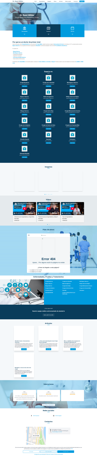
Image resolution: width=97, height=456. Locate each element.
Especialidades (42, 1)
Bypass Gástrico (48, 283)
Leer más (24, 86)
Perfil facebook (36, 415)
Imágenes (49, 1)
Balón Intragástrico (66, 283)
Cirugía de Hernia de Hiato (67, 288)
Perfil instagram (58, 415)
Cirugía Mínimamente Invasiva (85, 285)
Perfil (35, 1)
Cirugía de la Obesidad (67, 281)
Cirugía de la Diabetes (50, 288)
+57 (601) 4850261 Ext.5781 (57, 431)
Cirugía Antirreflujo (66, 285)
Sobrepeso (81, 290)
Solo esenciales (48, 451)
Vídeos (55, 1)
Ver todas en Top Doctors (48, 404)
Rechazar (31, 451)
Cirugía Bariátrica (49, 281)
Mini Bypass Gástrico (83, 281)
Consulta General (49, 290)
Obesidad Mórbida (49, 292)
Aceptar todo (65, 451)
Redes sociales (68, 1)
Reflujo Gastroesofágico (84, 283)
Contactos (76, 1)
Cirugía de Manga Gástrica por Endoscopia (68, 293)
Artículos (61, 1)
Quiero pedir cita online (48, 314)
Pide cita (82, 1)
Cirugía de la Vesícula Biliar (85, 288)
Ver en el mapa (36, 435)
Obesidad (64, 290)
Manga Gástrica (48, 285)
